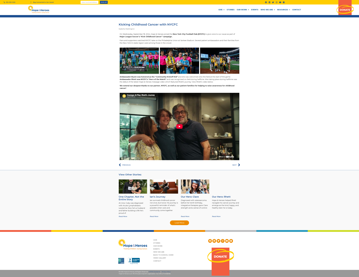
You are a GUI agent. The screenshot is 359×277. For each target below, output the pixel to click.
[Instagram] (276, 2)
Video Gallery (159, 258)
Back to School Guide (163, 255)
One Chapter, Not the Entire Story (131, 198)
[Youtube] (280, 2)
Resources (282, 10)
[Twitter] (273, 2)
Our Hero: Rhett (221, 196)
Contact (296, 10)
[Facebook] (266, 2)
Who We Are (267, 10)
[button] (179, 222)
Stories (230, 10)
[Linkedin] (269, 2)
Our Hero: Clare (190, 196)
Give (220, 10)
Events (254, 10)
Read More (123, 216)
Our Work (242, 10)
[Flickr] (284, 2)
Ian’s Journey (157, 196)
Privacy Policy (166, 272)
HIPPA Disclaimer (154, 272)
